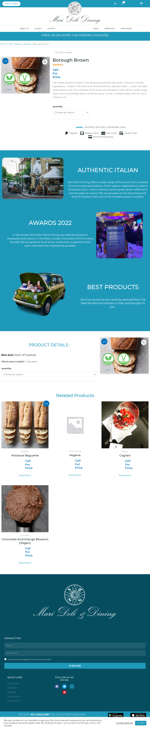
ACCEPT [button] (141, 723)
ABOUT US (24, 29)
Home (3, 44)
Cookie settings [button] (124, 723)
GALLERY (38, 29)
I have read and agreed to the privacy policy (29, 659)
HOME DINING (126, 29)
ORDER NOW (109, 29)
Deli (10, 44)
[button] (44, 62)
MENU (95, 29)
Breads (27, 44)
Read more (25, 475)
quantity (58, 106)
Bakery (17, 44)
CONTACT (51, 29)
